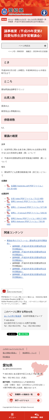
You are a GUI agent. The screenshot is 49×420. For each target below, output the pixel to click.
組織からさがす (20, 19)
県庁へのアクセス (22, 400)
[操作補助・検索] (36, 415)
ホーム (10, 19)
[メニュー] (12, 415)
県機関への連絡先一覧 (24, 394)
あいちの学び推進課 (35, 19)
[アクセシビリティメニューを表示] (44, 12)
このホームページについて (13, 349)
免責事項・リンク (29, 353)
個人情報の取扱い (10, 353)
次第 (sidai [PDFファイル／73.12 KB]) (27, 198)
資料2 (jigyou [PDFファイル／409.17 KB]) (29, 218)
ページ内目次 (24, 46)
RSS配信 (6, 357)
